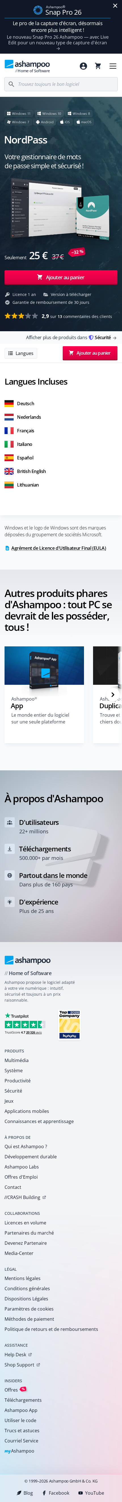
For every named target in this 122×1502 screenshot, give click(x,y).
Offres (15, 1390)
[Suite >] (113, 694)
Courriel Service (21, 1441)
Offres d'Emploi (21, 1177)
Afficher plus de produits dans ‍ (68, 337)
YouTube (94, 1493)
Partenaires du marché (29, 1233)
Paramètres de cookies (29, 1309)
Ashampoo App (21, 1410)
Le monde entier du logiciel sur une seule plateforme (40, 718)
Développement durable (31, 1157)
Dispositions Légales (26, 1299)
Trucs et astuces (22, 1430)
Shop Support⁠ (19, 1365)
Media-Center (19, 1253)
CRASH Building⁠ (22, 1197)
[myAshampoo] (83, 66)
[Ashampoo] (27, 960)
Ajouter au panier (65, 277)
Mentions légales (23, 1278)
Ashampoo (19, 1451)
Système (14, 1070)
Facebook (59, 1493)
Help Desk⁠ (15, 1354)
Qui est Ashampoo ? (26, 1146)
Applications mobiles (27, 1111)
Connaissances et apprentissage (39, 1121)
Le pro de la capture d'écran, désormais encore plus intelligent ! (57, 26)
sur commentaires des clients (77, 316)
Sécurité (13, 1091)
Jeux (9, 1101)
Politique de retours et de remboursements (51, 1329)
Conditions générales (27, 1288)
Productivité (18, 1081)
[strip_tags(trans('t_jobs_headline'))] (69, 1024)
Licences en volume (25, 1223)
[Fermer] (115, 5)
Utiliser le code (20, 1420)
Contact (13, 1187)
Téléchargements (23, 1400)
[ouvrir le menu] (113, 66)
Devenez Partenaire (26, 1243)
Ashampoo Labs (22, 1167)
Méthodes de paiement (29, 1319)
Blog (28, 1493)
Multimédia (17, 1060)
